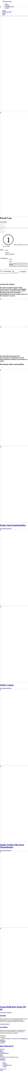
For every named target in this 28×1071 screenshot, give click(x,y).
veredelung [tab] (2, 225)
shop (1, 1050)
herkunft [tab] (2, 227)
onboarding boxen (4, 1053)
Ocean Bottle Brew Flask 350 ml (13, 1008)
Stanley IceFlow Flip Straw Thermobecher (12, 846)
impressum (2, 1058)
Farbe (1, 250)
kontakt (2, 1055)
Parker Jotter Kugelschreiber (13, 525)
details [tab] (1, 224)
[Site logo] (6, 1)
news (1, 1054)
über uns (2, 1051)
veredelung (3, 258)
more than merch (6, 1046)
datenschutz (3, 1059)
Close (1, 1070)
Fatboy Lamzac (7, 685)
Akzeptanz (2, 1037)
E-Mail (2, 1035)
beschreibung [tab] (3, 223)
